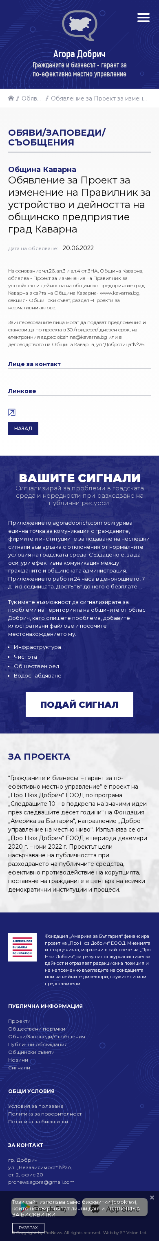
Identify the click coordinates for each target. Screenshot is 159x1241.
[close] (152, 1198)
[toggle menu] (143, 17)
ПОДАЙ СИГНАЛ (79, 705)
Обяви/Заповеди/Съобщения (33, 98)
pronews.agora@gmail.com (41, 1182)
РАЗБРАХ (28, 1227)
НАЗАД (23, 428)
